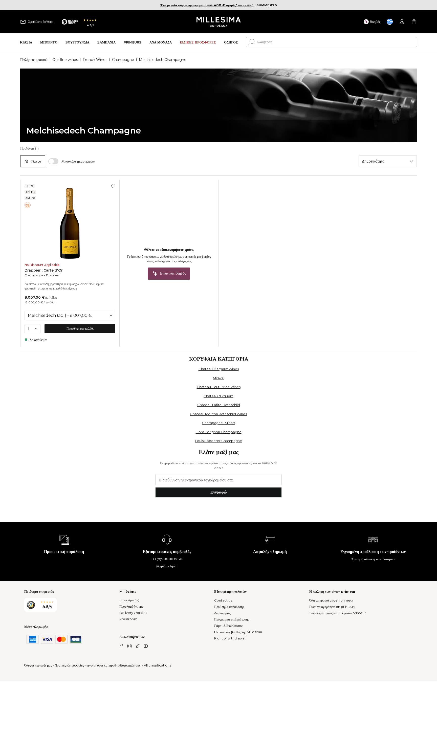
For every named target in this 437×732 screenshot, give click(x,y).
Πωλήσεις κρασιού (34, 59)
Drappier (52, 275)
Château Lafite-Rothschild (218, 405)
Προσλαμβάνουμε (131, 606)
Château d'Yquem (218, 396)
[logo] (218, 21)
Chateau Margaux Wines (219, 369)
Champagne (123, 59)
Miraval (218, 378)
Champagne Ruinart (218, 423)
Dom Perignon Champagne (219, 432)
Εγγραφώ (218, 492)
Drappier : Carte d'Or (44, 270)
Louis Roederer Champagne (218, 441)
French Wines (95, 59)
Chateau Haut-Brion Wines (219, 387)
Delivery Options (133, 613)
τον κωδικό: (207, 5)
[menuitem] (26, 42)
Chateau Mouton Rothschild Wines (218, 414)
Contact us (223, 600)
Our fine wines (65, 59)
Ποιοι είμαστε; (129, 600)
